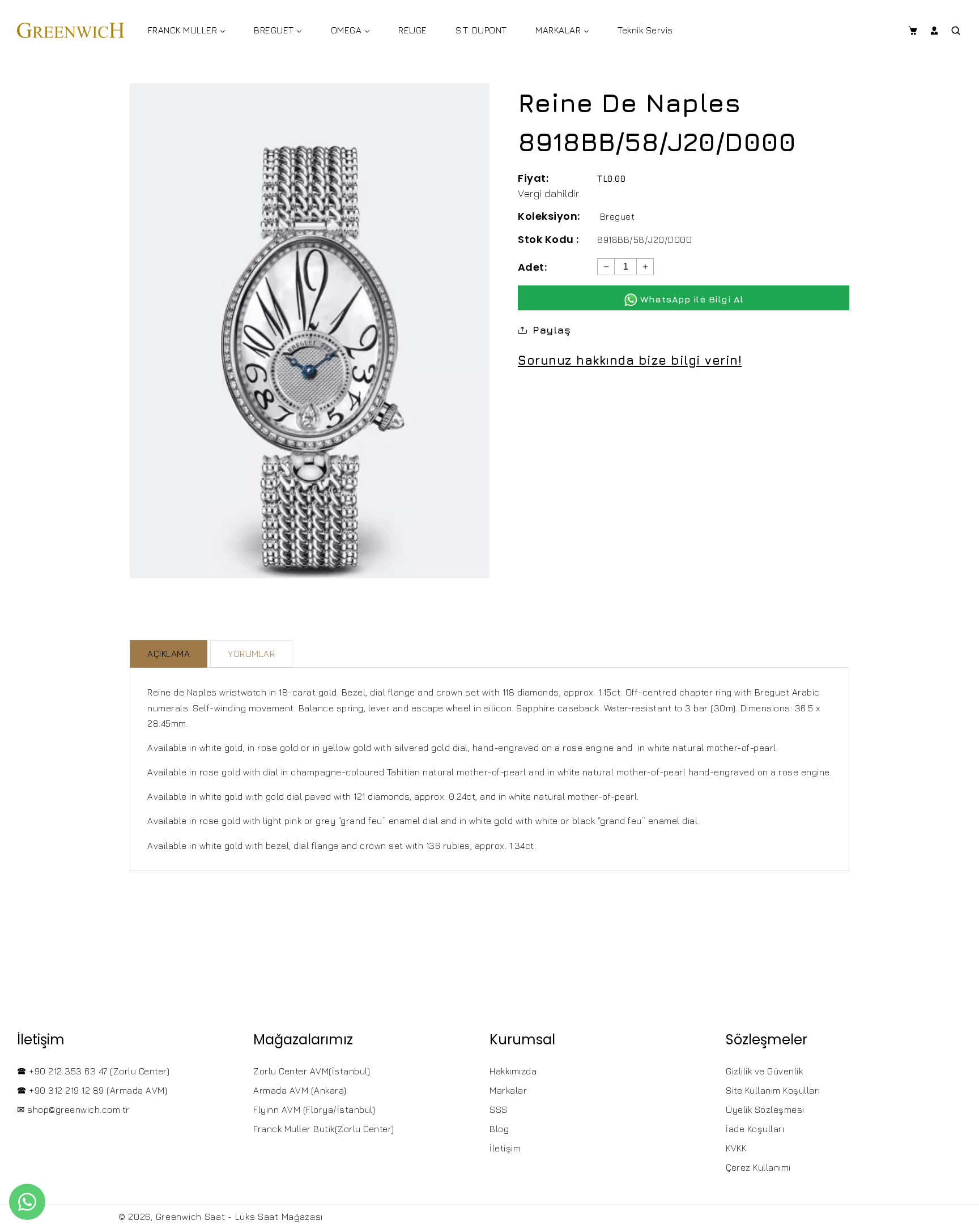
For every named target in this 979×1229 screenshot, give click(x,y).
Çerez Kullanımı (758, 1167)
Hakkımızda (513, 1071)
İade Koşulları (755, 1129)
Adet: (532, 267)
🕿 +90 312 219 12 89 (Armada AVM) (92, 1090)
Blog (499, 1129)
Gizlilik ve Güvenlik (764, 1071)
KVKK (736, 1148)
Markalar (508, 1090)
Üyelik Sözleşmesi (765, 1109)
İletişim (505, 1148)
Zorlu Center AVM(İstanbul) (311, 1071)
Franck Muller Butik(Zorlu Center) (323, 1129)
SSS (499, 1109)
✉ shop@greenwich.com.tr (73, 1109)
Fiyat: (533, 178)
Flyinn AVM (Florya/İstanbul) (314, 1109)
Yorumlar (251, 653)
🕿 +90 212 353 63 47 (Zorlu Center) (93, 1071)
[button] (912, 30)
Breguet (617, 216)
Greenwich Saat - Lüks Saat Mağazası (240, 1216)
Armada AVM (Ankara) (300, 1090)
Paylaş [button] (552, 330)
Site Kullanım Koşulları (773, 1090)
